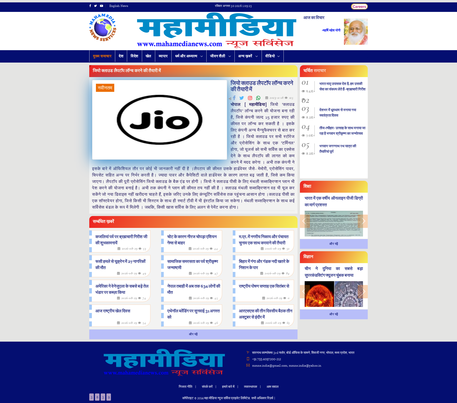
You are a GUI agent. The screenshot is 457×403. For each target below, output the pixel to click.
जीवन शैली (218, 56)
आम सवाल (272, 386)
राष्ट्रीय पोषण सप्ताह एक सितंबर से (264, 286)
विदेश (134, 56)
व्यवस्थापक (250, 386)
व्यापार (163, 56)
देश (121, 56)
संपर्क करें (207, 386)
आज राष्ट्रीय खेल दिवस (112, 311)
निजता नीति (185, 386)
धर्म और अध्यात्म (186, 56)
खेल (148, 56)
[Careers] (359, 6)
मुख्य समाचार (102, 56)
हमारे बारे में (228, 386)
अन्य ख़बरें (245, 56)
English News (118, 6)
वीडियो (270, 56)
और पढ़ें (193, 334)
